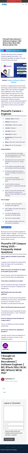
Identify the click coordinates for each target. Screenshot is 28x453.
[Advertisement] (14, 21)
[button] (23, 4)
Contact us (8, 447)
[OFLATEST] (4, 4)
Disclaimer (13, 447)
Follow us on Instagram (14, 1)
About (21, 447)
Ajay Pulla (5, 349)
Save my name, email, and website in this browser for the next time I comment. (13, 433)
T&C (18, 447)
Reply (4, 392)
